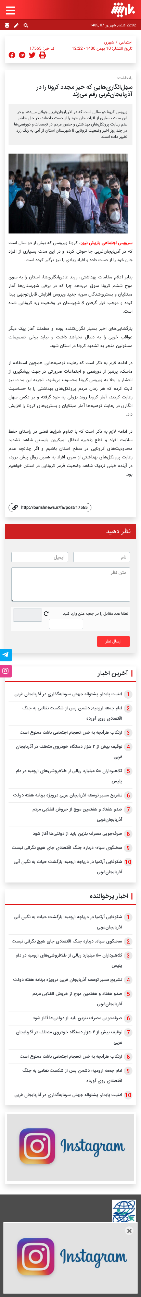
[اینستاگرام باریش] (70, 1147)
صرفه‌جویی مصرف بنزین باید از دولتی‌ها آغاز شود (77, 834)
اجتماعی (125, 42)
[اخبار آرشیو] (7, 26)
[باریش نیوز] (123, 10)
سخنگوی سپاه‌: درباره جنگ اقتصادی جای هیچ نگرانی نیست (67, 848)
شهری (109, 42)
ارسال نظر (113, 641)
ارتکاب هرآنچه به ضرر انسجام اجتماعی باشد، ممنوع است (71, 732)
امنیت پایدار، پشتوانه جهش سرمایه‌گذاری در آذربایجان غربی (68, 694)
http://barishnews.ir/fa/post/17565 (54, 507)
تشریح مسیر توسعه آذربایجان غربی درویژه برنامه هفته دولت (67, 795)
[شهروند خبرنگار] (16, 26)
